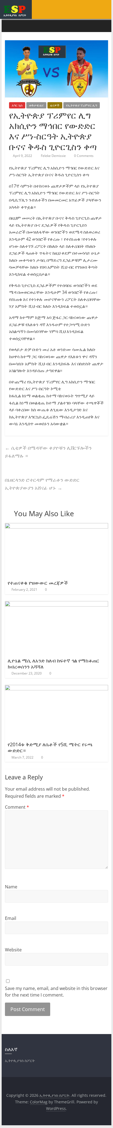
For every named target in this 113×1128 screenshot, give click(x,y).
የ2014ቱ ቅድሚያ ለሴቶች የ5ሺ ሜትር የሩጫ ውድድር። (50, 747)
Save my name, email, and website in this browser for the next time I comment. (56, 991)
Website (13, 950)
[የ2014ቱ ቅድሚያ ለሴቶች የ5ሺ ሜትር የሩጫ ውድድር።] (56, 688)
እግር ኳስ (17, 105)
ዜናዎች (55, 105)
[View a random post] (102, 25)
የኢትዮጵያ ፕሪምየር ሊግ (81, 105)
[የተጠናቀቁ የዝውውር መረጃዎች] (56, 526)
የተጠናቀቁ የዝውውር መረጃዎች (38, 582)
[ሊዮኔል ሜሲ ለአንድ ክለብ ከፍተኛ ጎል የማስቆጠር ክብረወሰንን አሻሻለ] (56, 604)
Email (10, 918)
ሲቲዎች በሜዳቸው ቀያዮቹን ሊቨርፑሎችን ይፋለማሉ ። (48, 451)
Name (11, 887)
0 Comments (83, 155)
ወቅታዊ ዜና (36, 105)
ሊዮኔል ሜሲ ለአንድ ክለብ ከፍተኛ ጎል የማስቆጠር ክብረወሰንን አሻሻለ (53, 663)
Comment (17, 807)
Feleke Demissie (54, 155)
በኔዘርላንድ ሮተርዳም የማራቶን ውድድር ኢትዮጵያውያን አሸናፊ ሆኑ (42, 484)
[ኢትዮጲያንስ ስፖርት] (10, 25)
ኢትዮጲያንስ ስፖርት (15, 15)
